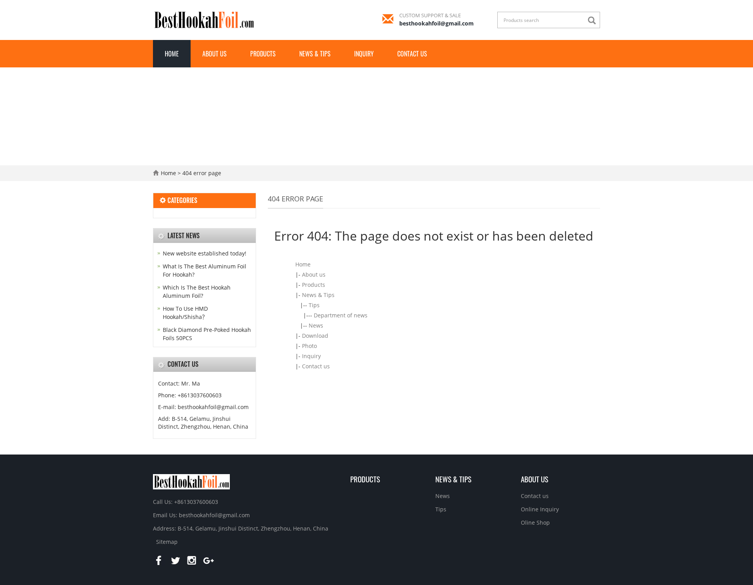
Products (263, 53)
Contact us (412, 53)
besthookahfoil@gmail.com (436, 23)
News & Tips (315, 53)
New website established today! (204, 253)
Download (315, 335)
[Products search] (594, 20)
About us (214, 53)
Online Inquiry (540, 509)
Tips (314, 305)
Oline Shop (535, 522)
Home (172, 53)
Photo (309, 346)
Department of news (340, 315)
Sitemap (167, 541)
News (316, 325)
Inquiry (364, 53)
